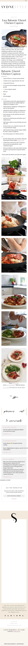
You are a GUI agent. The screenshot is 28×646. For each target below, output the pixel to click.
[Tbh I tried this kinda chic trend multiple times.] (14, 554)
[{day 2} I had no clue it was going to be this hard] (14, 567)
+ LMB (19, 625)
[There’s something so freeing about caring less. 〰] (14, 528)
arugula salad (20, 140)
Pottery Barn (16, 383)
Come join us (16, 631)
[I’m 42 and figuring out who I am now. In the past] (14, 594)
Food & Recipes (14, 26)
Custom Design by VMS (12, 625)
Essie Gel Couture (10, 385)
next (22, 412)
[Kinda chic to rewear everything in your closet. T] (14, 581)
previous (9, 412)
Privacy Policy (14, 623)
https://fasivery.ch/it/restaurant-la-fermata (13, 469)
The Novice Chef (20, 58)
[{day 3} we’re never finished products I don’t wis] (14, 541)
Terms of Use (14, 621)
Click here (6, 387)
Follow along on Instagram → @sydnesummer (14, 643)
